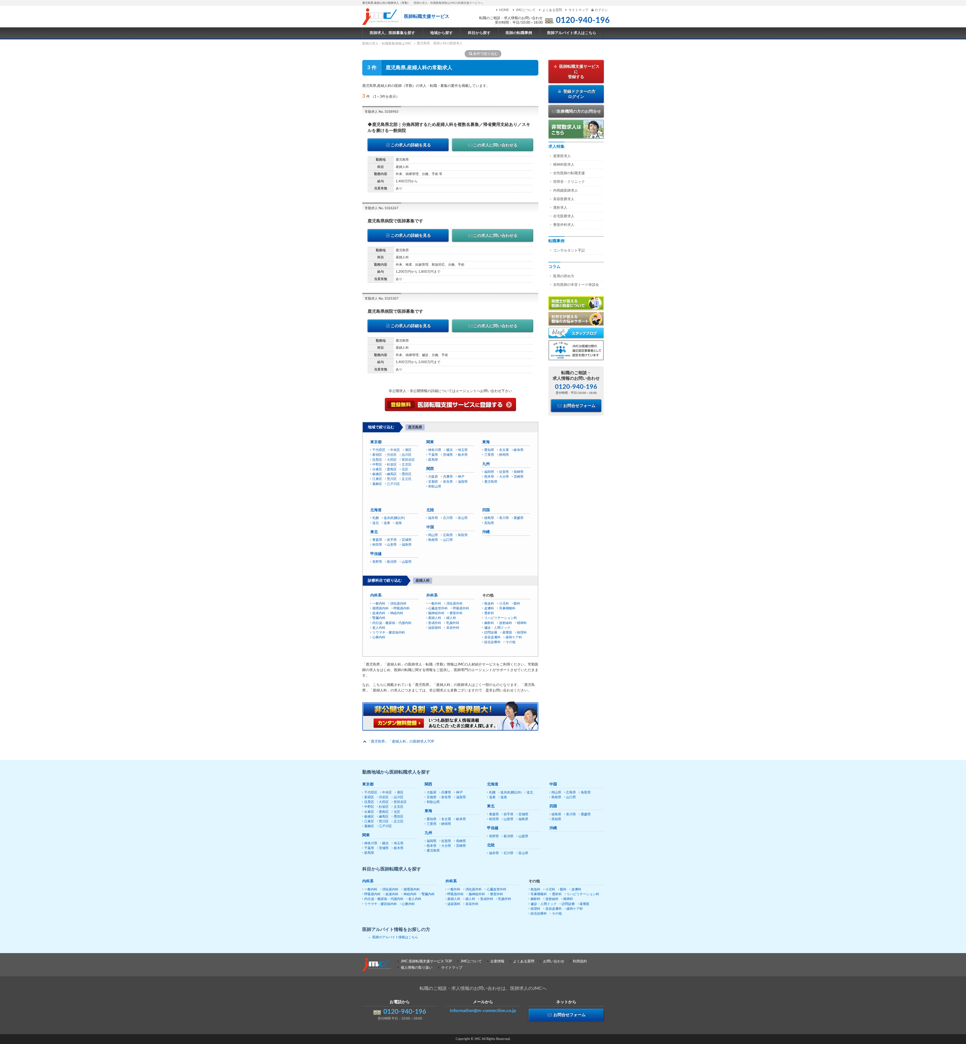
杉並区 (392, 464)
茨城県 (448, 455)
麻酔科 (489, 623)
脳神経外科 (436, 613)
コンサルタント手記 (569, 250)
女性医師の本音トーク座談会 (576, 285)
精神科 (522, 623)
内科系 (376, 595)
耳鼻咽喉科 (507, 608)
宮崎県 (519, 476)
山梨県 (407, 562)
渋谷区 (392, 455)
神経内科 (396, 613)
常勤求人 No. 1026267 (381, 208)
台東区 (377, 469)
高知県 (489, 523)
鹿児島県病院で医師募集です (395, 221)
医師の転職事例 (519, 33)
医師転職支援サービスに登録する (578, 71)
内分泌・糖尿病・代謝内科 (392, 623)
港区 (408, 450)
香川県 (504, 518)
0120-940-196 (583, 20)
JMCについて (526, 10)
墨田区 (407, 474)
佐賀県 (504, 472)
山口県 (448, 540)
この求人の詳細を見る (411, 145)
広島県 (448, 535)
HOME (504, 10)
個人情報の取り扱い (416, 967)
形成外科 (434, 623)
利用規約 (580, 961)
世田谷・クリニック (569, 182)
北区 (405, 469)
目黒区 (377, 460)
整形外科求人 (563, 225)
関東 (430, 442)
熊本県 (489, 476)
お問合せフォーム (578, 406)
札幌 (375, 518)
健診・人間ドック (497, 628)
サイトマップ (578, 10)
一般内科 (378, 603)
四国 (486, 510)
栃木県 (463, 455)
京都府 (433, 481)
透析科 (489, 613)
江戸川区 (393, 484)
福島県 (407, 544)
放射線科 (505, 623)
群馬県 (433, 460)
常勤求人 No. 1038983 (381, 112)
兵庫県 (448, 476)
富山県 (463, 518)
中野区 (377, 464)
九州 (486, 464)
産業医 (507, 632)
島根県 (433, 540)
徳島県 (489, 518)
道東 (387, 523)
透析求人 (560, 208)
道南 (398, 523)
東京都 (376, 442)
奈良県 (448, 481)
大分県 (504, 476)
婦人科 (451, 618)
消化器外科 (454, 603)
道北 (375, 523)
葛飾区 (377, 484)
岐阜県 (519, 450)
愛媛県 (519, 518)
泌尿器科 (434, 628)
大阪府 (433, 476)
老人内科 (378, 628)
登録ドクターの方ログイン (578, 94)
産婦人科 (434, 618)
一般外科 (434, 603)
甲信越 (376, 554)
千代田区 (378, 450)
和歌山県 (434, 486)
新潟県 (392, 562)
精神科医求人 (563, 164)
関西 (430, 469)
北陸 (430, 510)
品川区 (407, 455)
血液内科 (378, 613)
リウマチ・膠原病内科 (388, 632)
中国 (430, 527)
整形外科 (456, 613)
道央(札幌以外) (394, 518)
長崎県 (519, 472)
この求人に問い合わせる (495, 145)
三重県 (489, 455)
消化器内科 (398, 603)
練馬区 (392, 474)
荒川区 (392, 479)
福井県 (433, 518)
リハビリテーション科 (500, 618)
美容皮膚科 (492, 637)
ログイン (601, 10)
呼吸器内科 (401, 608)
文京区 (407, 464)
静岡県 (504, 455)
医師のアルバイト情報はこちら (395, 937)
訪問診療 (490, 632)
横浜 (449, 450)
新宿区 (377, 455)
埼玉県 (463, 450)
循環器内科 (380, 608)
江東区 (377, 479)
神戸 (461, 476)
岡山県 (433, 535)
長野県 (377, 562)
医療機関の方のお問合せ (579, 111)
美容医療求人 (563, 199)
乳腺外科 (452, 623)
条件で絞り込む (485, 54)
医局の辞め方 (563, 276)
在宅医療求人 (563, 216)
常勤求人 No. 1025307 (381, 298)
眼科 (517, 603)
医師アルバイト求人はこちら (571, 33)
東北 (374, 532)
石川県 (448, 518)
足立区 (407, 479)
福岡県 (489, 472)
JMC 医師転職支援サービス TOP (426, 961)
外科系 (432, 595)
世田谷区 (408, 460)
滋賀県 (463, 481)
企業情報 (497, 961)
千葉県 (433, 455)
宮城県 (407, 540)
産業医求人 (562, 156)
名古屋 (504, 450)
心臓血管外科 (438, 608)
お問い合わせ (553, 961)
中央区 (395, 450)
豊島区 (392, 469)
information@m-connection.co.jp (483, 1010)
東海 (486, 442)
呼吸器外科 (461, 608)
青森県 (377, 540)
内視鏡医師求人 (565, 190)
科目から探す (479, 33)
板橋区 (377, 474)
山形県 (392, 544)
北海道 (376, 510)
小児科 (504, 603)
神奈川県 (434, 450)
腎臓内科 (378, 618)
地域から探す (441, 33)
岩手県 (392, 540)
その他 (510, 642)
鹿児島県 (490, 481)
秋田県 (377, 544)
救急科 (489, 603)
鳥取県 (463, 535)
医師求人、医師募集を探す (392, 33)
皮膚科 (489, 608)
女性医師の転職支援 (569, 173)
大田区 (392, 460)
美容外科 (452, 628)
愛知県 (489, 450)
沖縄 (486, 532)
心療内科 (378, 637)
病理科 (522, 632)
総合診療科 (492, 642)
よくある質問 (552, 10)
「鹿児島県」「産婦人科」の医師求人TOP (400, 741)
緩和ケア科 (514, 637)
